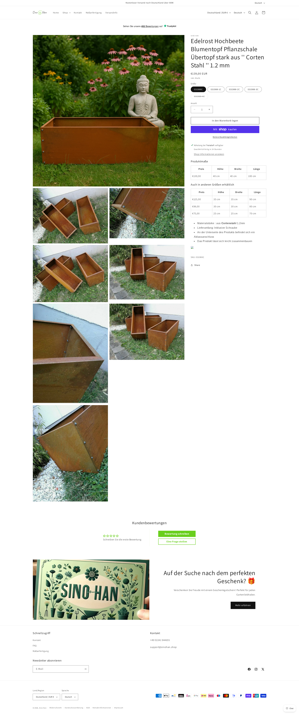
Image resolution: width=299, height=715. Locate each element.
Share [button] (197, 265)
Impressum (118, 708)
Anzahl (194, 103)
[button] (66, 12)
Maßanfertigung (41, 651)
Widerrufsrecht (56, 708)
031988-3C (253, 89)
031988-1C (216, 89)
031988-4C (201, 97)
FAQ (35, 645)
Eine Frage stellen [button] (176, 541)
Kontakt (37, 640)
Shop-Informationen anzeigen (209, 154)
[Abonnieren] (85, 669)
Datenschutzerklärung (74, 708)
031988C (198, 89)
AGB (88, 708)
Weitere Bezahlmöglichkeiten (225, 137)
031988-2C (234, 89)
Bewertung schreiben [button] (177, 533)
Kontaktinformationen (102, 708)
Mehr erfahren (243, 605)
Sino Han (43, 708)
